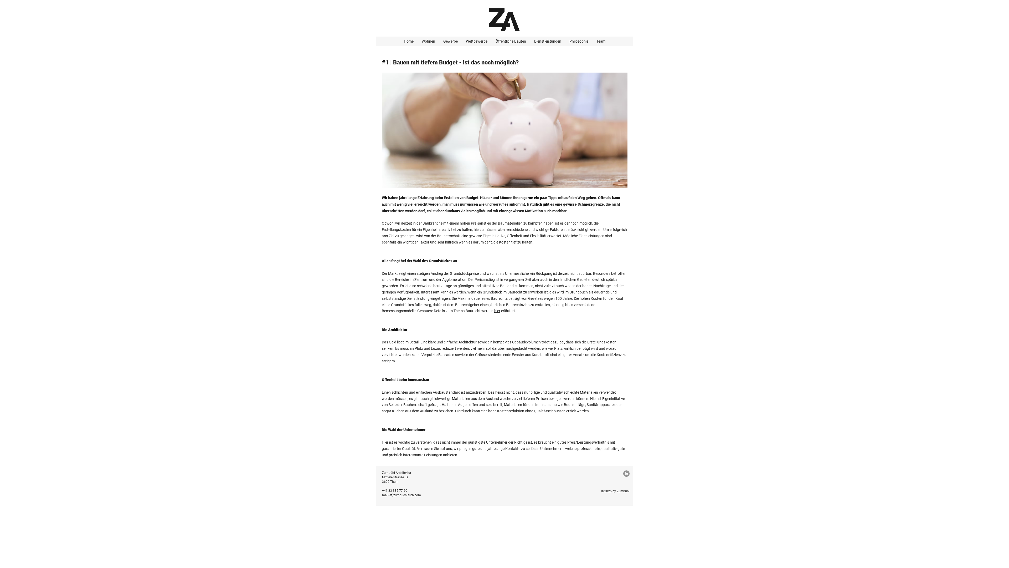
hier (497, 311)
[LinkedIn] (626, 473)
